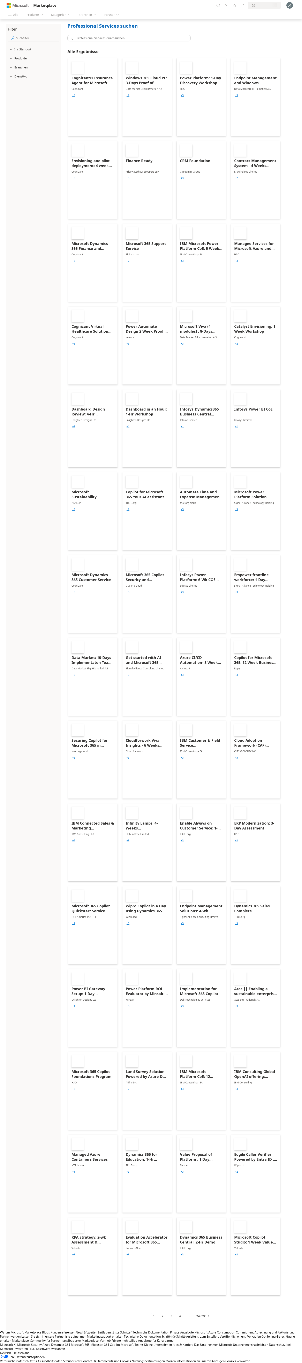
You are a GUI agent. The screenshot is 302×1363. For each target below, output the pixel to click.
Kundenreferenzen (63, 1332)
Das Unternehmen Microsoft (213, 1345)
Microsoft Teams (132, 1345)
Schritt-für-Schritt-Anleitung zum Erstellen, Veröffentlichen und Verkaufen (211, 1336)
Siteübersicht (72, 1361)
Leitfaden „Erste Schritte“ (115, 1332)
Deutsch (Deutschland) (15, 1353)
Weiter (200, 1316)
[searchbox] (37, 38)
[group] (73, 95)
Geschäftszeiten (86, 1332)
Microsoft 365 (80, 1345)
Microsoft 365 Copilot (105, 1345)
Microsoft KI (8, 1345)
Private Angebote (182, 1332)
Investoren (21, 1349)
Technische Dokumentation (151, 1332)
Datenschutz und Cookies (114, 1361)
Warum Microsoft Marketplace (20, 1332)
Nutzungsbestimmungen (148, 1361)
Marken (171, 1361)
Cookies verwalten (237, 1361)
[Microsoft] (18, 5)
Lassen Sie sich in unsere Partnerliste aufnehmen (53, 1336)
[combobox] (130, 38)
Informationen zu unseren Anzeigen (200, 1361)
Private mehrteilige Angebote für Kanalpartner (143, 1340)
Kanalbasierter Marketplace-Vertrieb (86, 1340)
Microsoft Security (29, 1345)
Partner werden (10, 1336)
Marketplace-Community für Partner (36, 1340)
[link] (93, 97)
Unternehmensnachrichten (250, 1345)
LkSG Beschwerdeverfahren (47, 1349)
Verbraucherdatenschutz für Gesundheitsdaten (31, 1361)
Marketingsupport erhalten (105, 1336)
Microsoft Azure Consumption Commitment (225, 1332)
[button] (70, 38)
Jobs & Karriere (183, 1345)
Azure (46, 1345)
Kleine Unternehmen (158, 1345)
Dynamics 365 (60, 1345)
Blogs (46, 1332)
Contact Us (88, 1361)
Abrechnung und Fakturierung (275, 1332)
